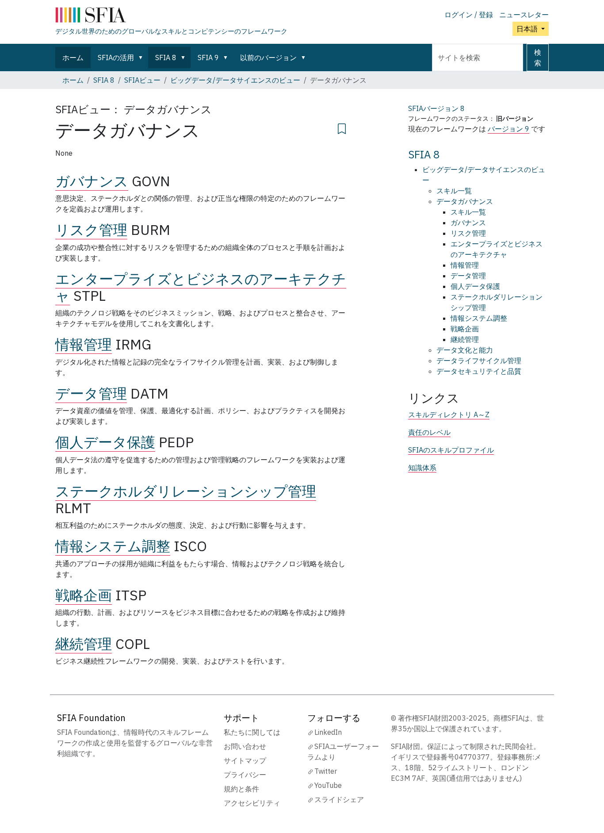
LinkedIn (328, 732)
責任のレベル (429, 432)
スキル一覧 (454, 190)
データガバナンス (464, 201)
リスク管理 (91, 229)
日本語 (527, 28)
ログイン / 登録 (468, 14)
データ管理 (91, 393)
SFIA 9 (208, 57)
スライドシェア (339, 799)
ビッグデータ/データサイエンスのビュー (235, 80)
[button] (142, 57)
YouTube (328, 785)
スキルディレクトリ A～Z (448, 414)
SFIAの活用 (116, 57)
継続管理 (83, 643)
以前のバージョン (268, 57)
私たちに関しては (252, 732)
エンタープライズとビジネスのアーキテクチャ (200, 287)
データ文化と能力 (464, 349)
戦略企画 (83, 595)
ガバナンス (91, 181)
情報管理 (83, 344)
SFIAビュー (142, 80)
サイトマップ (245, 760)
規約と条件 (241, 788)
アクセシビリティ (252, 802)
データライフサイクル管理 (478, 360)
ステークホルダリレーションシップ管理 (185, 491)
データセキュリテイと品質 (478, 371)
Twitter (325, 771)
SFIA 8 (165, 57)
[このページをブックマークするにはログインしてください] (341, 127)
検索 (537, 57)
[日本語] (171, 17)
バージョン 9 (508, 128)
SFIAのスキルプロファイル (451, 449)
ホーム (73, 57)
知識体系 (422, 467)
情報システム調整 (112, 546)
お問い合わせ (245, 746)
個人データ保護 (105, 442)
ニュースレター (524, 14)
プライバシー (245, 774)
